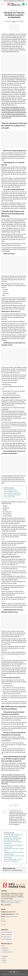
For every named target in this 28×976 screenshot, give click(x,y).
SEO (3, 946)
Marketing (5, 956)
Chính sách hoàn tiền (6, 932)
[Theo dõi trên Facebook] (2, 925)
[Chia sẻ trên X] (13, 805)
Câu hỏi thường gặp (6, 939)
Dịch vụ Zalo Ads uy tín (10, 489)
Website (4, 960)
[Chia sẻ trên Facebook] (10, 805)
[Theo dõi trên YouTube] (5, 925)
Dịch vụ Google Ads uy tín (11, 491)
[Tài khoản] (23, 4)
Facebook (4, 948)
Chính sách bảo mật (6, 934)
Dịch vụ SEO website (9, 496)
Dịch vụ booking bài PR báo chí (12, 495)
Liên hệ (3, 918)
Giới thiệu (3, 921)
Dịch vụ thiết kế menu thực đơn (12, 493)
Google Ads (5, 950)
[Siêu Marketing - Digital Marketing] (14, 4)
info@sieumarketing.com (10, 916)
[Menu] (2, 4)
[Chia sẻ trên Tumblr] (18, 805)
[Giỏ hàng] (26, 4)
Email (3, 958)
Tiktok (4, 962)
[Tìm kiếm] (4, 4)
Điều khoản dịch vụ (6, 936)
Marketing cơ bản (14, 10)
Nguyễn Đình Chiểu (15, 810)
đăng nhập (10, 870)
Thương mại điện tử (7, 952)
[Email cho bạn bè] (15, 805)
